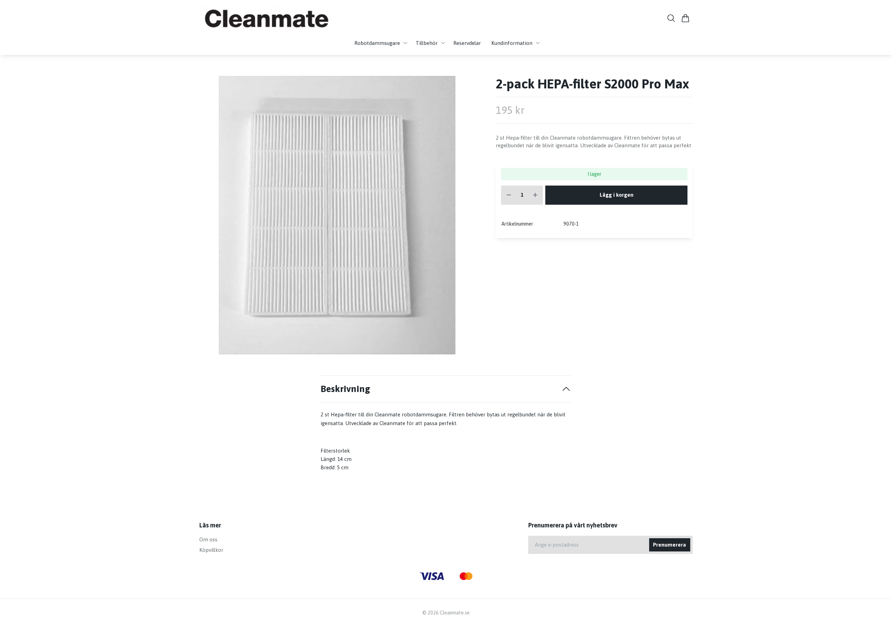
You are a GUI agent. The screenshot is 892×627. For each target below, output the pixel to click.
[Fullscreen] (337, 215)
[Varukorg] (685, 18)
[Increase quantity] (535, 195)
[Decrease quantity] (508, 195)
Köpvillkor (211, 550)
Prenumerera (669, 545)
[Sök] (671, 18)
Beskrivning (345, 388)
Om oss (208, 539)
